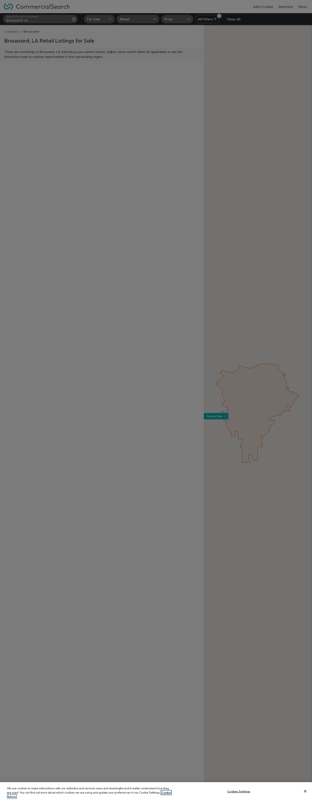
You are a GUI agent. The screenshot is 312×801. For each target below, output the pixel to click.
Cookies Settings (238, 791)
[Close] (305, 791)
